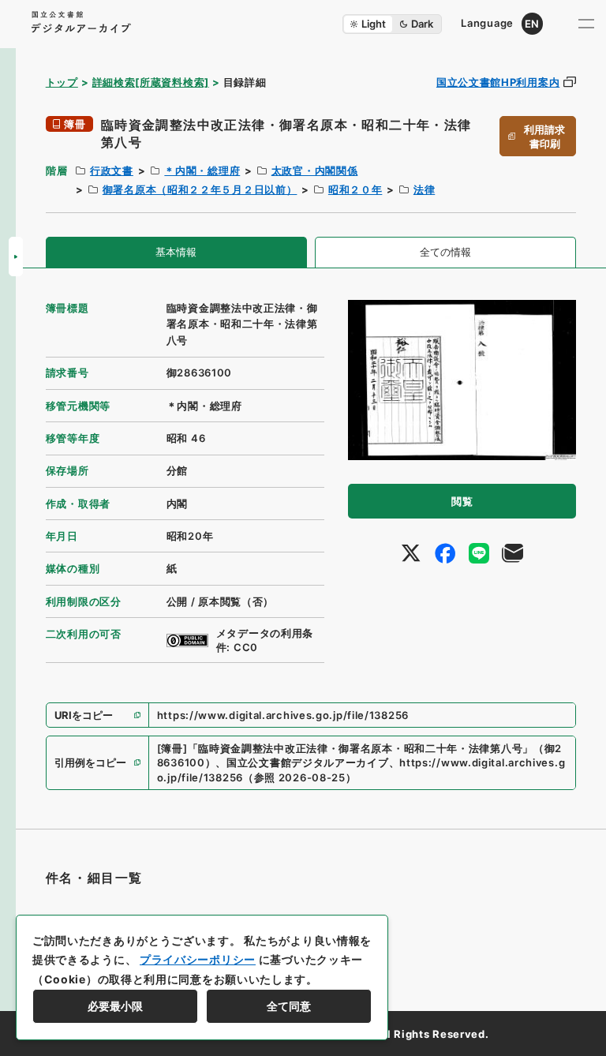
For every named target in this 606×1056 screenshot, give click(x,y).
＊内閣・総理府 (202, 170)
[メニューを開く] (586, 23)
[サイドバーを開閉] (16, 256)
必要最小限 (115, 1006)
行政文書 (111, 170)
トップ (62, 82)
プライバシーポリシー (198, 959)
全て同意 (289, 1006)
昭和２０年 (355, 189)
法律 (424, 189)
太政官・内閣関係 (314, 170)
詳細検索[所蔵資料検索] (150, 82)
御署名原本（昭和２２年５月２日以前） (200, 189)
